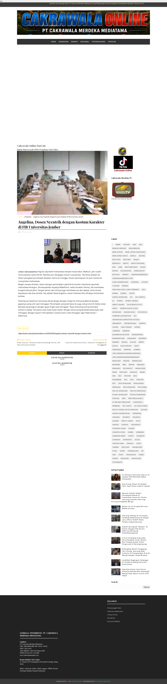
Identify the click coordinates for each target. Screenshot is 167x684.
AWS (134, 244)
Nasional (85, 42)
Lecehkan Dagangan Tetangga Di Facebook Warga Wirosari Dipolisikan (135, 562)
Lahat (136, 346)
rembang (116, 406)
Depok (132, 293)
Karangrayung (118, 338)
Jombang (116, 331)
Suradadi (116, 439)
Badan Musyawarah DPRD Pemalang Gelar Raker (37, 149)
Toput (121, 454)
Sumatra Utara (118, 432)
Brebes (125, 274)
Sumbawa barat (119, 436)
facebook (91, 353)
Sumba (130, 432)
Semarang (137, 413)
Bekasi (136, 259)
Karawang (131, 338)
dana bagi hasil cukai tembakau (125, 289)
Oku (120, 376)
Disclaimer (111, 618)
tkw (114, 454)
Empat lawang (118, 304)
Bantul (133, 256)
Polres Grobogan (119, 394)
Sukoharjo (135, 424)
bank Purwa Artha (120, 256)
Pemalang (116, 387)
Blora (142, 267)
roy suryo (127, 406)
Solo (138, 421)
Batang (142, 256)
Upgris (115, 458)
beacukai (127, 259)
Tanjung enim (118, 443)
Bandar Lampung (119, 248)
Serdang (116, 417)
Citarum (115, 286)
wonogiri (125, 458)
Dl (113, 301)
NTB (113, 376)
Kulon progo (126, 346)
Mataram (116, 364)
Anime (118, 244)
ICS (135, 316)
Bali (140, 244)
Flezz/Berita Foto (134, 304)
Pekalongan (139, 383)
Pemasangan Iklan (114, 608)
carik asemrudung (120, 282)
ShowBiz (126, 417)
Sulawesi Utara (119, 428)
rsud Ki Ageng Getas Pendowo (125, 409)
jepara (137, 327)
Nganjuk (133, 372)
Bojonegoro (126, 271)
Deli (143, 289)
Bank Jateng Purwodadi (135, 252)
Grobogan (63, 42)
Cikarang (135, 282)
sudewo (124, 424)
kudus (115, 346)
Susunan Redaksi (113, 621)
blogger (32, 353)
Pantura (140, 379)
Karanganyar (137, 334)
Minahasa (116, 368)
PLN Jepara (142, 387)
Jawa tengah (126, 327)
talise (137, 439)
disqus (61, 353)
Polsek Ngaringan (137, 394)
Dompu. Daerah (132, 301)
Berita (125, 263)
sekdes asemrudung (121, 413)
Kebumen (142, 338)
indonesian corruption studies (126, 319)
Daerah (74, 42)
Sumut (131, 436)
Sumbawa (140, 432)
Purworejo (138, 402)
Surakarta (127, 439)
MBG (124, 364)
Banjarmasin (134, 248)
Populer (112, 42)
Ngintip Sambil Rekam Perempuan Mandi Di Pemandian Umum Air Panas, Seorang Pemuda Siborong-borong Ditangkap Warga (129, 497)
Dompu (120, 301)
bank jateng (117, 252)
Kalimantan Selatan (120, 334)
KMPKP (141, 342)
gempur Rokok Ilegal (129, 308)
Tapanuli (130, 443)
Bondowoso (139, 271)
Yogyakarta (117, 462)
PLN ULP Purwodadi (138, 391)
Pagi (135, 376)
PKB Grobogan (129, 387)
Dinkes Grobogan (119, 297)
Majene (126, 361)
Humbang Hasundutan (121, 316)
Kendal (124, 342)
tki (142, 451)
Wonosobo (136, 458)
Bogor (115, 271)
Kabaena (126, 331)
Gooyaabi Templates (103, 681)
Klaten (133, 342)
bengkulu (116, 263)
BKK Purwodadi (131, 267)
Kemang (115, 342)
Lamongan (116, 349)
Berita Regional (138, 263)
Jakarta (142, 323)
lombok (137, 349)
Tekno (122, 451)
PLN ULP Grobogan (119, 391)
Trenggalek (131, 454)
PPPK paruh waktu (135, 398)
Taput (138, 443)
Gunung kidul (129, 312)
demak (115, 293)
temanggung (133, 451)
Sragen (115, 424)
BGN (114, 267)
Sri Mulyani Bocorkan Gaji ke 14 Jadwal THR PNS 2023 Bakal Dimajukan (136, 477)
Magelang (116, 361)
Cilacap (144, 282)
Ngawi (142, 372)
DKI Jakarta (140, 297)
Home (53, 42)
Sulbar (131, 428)
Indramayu (116, 323)
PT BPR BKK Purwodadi (121, 402)
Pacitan (127, 376)
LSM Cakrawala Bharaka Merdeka (126, 353)
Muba (114, 372)
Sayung (144, 409)
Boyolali (116, 274)
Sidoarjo (136, 417)
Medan (131, 364)
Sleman (115, 421)
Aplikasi (126, 244)
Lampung (127, 349)
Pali (125, 379)
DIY (131, 297)
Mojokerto (128, 368)
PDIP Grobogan (124, 383)
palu (132, 379)
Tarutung (125, 447)
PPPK (124, 398)
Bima (120, 267)
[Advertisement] (83, 62)
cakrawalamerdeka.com (122, 278)
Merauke (140, 364)
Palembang (116, 379)
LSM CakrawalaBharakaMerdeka (125, 357)
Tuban (141, 454)
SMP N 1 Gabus (127, 421)
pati (114, 383)
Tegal (114, 451)
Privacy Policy (112, 615)
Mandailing (137, 361)
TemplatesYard (76, 681)
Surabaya (140, 436)
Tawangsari (137, 447)
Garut (114, 308)
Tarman (115, 447)
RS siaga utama (140, 406)
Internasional (99, 42)
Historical (142, 312)
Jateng (115, 327)
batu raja (116, 259)
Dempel (124, 293)
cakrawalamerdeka (139, 274)
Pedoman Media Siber (115, 611)
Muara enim (140, 368)
